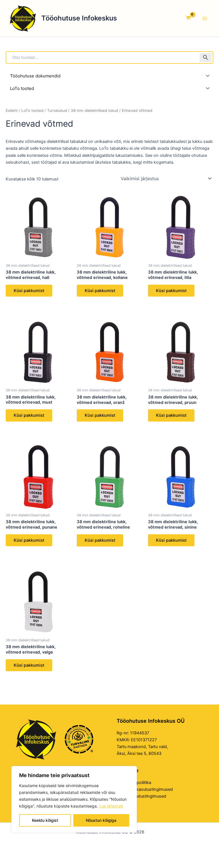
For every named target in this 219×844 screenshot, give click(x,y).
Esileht (12, 110)
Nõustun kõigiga (101, 820)
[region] (74, 799)
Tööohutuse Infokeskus (79, 18)
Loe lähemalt (111, 806)
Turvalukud (57, 110)
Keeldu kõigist (45, 820)
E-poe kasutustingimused (141, 796)
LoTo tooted (32, 110)
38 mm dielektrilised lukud (94, 110)
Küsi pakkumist (29, 290)
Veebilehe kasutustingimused (145, 789)
